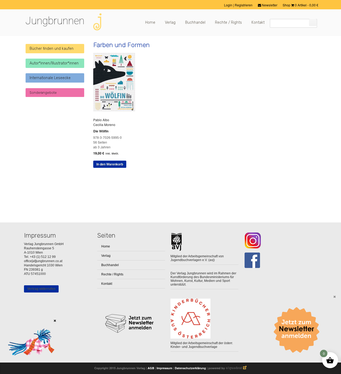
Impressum (164, 368)
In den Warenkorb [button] (109, 164)
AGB (151, 368)
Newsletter (269, 5)
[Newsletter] (298, 330)
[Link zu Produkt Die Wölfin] (116, 110)
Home (150, 22)
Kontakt (258, 22)
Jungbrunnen (54, 21)
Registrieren (244, 5)
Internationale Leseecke (50, 78)
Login (228, 5)
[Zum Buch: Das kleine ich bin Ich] (29, 362)
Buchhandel (195, 22)
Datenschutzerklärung (190, 368)
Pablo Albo (101, 119)
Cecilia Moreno (104, 124)
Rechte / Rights (228, 22)
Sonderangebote (43, 93)
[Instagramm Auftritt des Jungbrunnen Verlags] (278, 240)
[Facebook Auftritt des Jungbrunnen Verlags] (278, 260)
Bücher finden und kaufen (52, 48)
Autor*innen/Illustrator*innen (54, 63)
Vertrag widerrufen (41, 289)
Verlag (170, 22)
